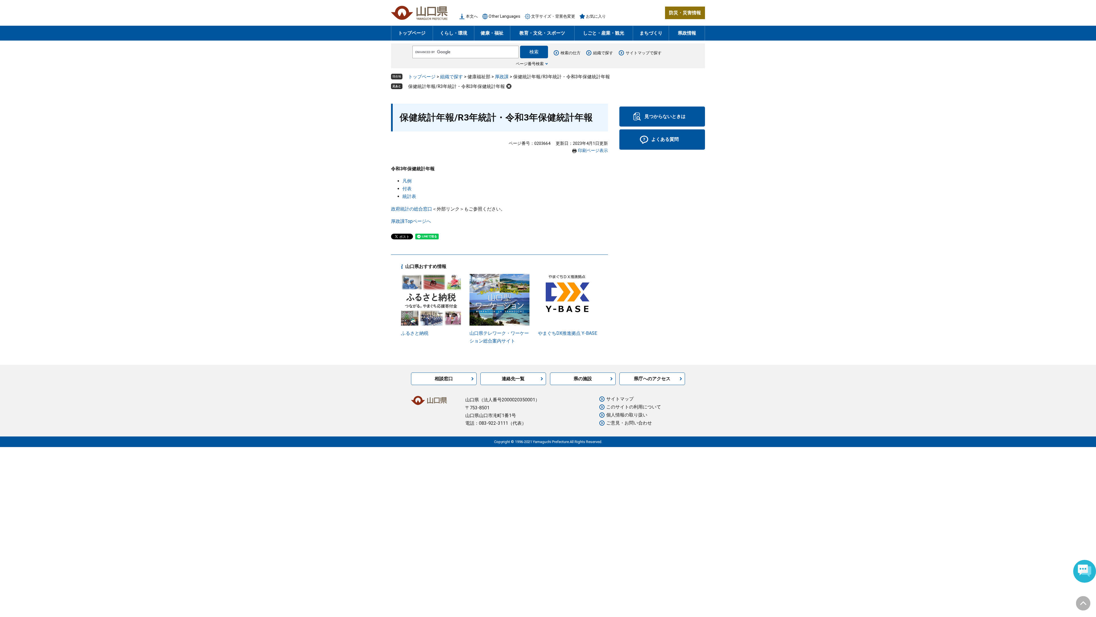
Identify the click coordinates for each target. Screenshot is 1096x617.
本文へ (472, 16)
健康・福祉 (492, 33)
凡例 (407, 181)
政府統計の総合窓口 (411, 209)
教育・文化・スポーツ (542, 33)
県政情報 (687, 33)
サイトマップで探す (644, 53)
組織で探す (603, 53)
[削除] (508, 86)
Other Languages (504, 16)
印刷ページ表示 (593, 150)
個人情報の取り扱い (626, 415)
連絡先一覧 (513, 378)
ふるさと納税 (414, 333)
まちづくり (651, 33)
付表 (407, 188)
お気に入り (596, 16)
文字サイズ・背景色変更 (553, 16)
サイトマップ (620, 399)
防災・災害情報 (685, 12)
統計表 (409, 196)
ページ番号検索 (530, 64)
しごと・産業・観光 (603, 33)
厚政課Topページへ (411, 221)
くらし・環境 (453, 33)
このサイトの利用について (633, 407)
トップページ (412, 33)
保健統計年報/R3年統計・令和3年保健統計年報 (456, 86)
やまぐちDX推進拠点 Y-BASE (567, 333)
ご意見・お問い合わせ (629, 423)
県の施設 (583, 378)
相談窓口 (444, 378)
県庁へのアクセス (652, 378)
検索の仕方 (571, 53)
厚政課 (502, 76)
